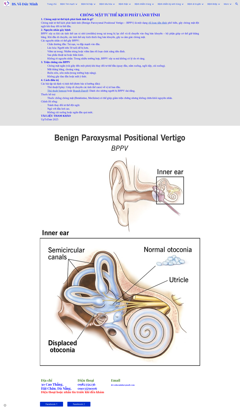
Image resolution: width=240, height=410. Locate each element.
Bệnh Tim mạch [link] (67, 4)
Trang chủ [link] (52, 4)
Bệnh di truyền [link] (194, 4)
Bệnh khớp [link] (212, 4)
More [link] (226, 4)
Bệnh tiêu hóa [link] (105, 4)
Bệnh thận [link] (123, 4)
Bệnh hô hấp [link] (87, 4)
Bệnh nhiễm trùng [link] (143, 4)
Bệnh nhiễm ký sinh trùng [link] (169, 4)
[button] (236, 4)
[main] (120, 66)
